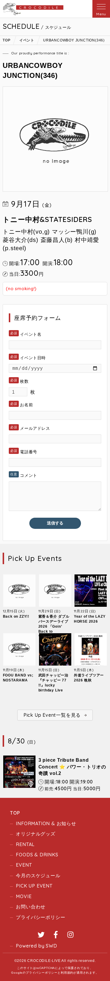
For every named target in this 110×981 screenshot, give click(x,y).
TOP (15, 813)
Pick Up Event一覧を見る (52, 715)
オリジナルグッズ (35, 834)
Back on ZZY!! (16, 616)
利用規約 (67, 972)
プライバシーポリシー (40, 917)
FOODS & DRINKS (37, 855)
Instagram (70, 934)
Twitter (41, 934)
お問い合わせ (30, 907)
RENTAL (25, 844)
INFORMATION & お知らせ (46, 823)
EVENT (24, 865)
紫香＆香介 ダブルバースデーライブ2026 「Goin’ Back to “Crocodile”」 (54, 626)
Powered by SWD (36, 946)
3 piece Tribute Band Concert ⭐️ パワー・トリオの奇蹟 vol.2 (72, 767)
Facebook (55, 934)
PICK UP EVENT (34, 886)
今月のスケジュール (38, 875)
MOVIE (23, 896)
